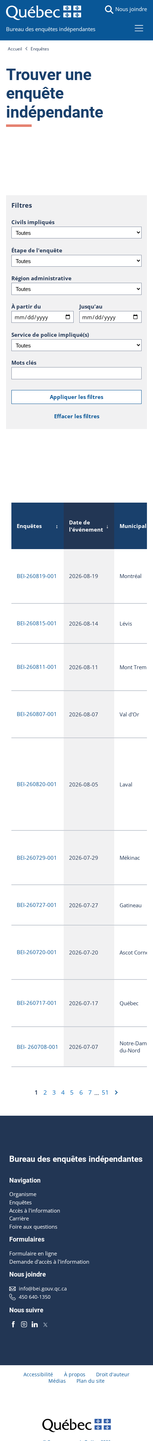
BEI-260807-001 (37, 713)
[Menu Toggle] (139, 28)
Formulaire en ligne (33, 1253)
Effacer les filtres (76, 416)
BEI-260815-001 (37, 623)
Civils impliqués (32, 222)
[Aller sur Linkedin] (35, 1324)
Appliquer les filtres (76, 396)
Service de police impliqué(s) (50, 334)
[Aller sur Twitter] (45, 1324)
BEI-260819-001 (37, 575)
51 (105, 1092)
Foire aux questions (33, 1226)
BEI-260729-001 (37, 857)
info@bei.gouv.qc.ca (43, 1288)
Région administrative (41, 278)
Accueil (15, 49)
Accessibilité (38, 1374)
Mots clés (23, 362)
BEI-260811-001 (37, 666)
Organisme (22, 1194)
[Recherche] (109, 9)
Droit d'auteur (113, 1374)
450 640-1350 (35, 1297)
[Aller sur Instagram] (24, 1324)
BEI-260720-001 (37, 952)
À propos (74, 1374)
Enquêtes (40, 49)
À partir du (26, 306)
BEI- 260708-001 (37, 1046)
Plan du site (90, 1381)
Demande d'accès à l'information (49, 1261)
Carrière (19, 1218)
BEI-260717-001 (37, 1002)
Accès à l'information (34, 1210)
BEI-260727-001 (37, 904)
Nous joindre (131, 9)
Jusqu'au (90, 306)
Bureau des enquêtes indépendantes (50, 29)
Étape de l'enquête (36, 250)
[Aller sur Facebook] (13, 1324)
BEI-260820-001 (37, 784)
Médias (57, 1381)
